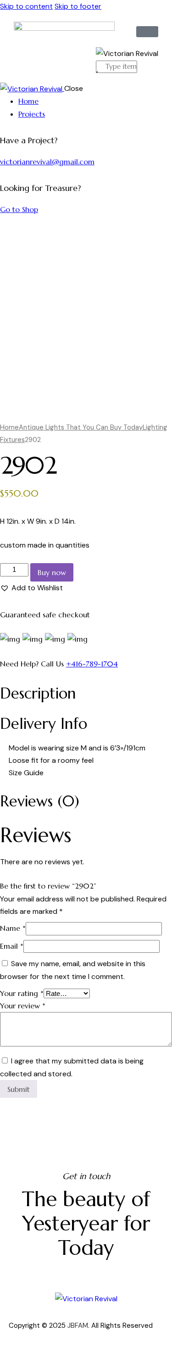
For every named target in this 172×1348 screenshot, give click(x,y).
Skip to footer (78, 6)
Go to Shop (19, 209)
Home (9, 427)
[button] (31, 588)
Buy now (52, 572)
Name (13, 928)
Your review (22, 1005)
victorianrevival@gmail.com (47, 161)
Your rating (22, 993)
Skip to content (26, 6)
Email (11, 946)
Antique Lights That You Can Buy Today (81, 427)
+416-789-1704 (92, 663)
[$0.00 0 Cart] (147, 31)
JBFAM (77, 1325)
